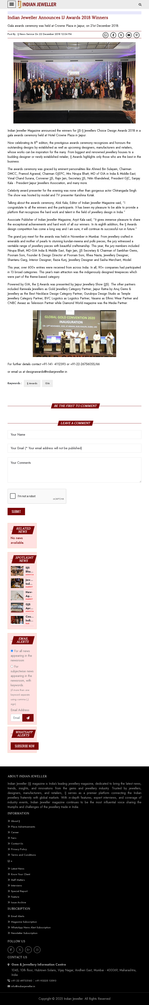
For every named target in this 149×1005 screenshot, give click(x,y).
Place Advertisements (23, 827)
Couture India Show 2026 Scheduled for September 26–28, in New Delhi (30, 618)
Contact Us (17, 843)
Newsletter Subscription (24, 933)
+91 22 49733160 (21, 980)
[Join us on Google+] (28, 949)
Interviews (16, 885)
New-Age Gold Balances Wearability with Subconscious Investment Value (30, 593)
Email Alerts (17, 916)
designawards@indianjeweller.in (46, 371)
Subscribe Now (25, 746)
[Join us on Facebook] (113, 35)
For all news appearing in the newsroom (21, 656)
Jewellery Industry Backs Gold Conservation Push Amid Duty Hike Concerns (30, 581)
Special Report (19, 891)
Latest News (17, 868)
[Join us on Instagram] (37, 949)
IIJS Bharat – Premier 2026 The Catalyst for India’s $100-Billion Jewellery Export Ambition (30, 569)
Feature (15, 897)
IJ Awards (32, 383)
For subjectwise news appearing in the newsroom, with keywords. (22, 685)
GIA (47, 383)
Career (15, 832)
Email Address (20, 710)
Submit (16, 511)
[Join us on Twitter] (121, 35)
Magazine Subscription (24, 922)
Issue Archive (18, 902)
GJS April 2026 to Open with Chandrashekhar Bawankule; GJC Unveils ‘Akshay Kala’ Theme (30, 606)
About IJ (15, 821)
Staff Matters (18, 880)
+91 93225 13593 (46, 980)
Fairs (13, 838)
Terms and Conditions (23, 855)
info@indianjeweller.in (23, 986)
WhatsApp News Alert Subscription (31, 927)
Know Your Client (20, 874)
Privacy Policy (19, 849)
